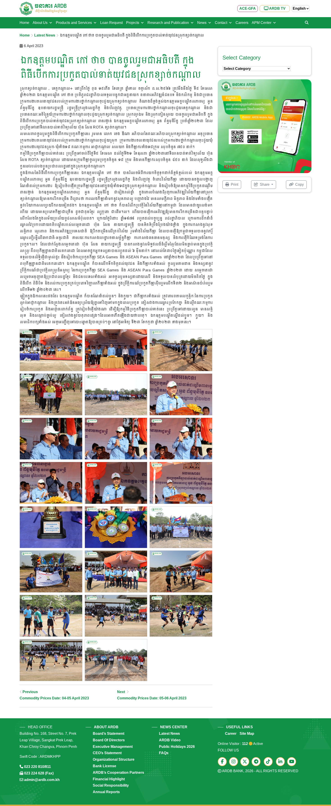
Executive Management (113, 747)
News (201, 23)
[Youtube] (292, 762)
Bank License (104, 766)
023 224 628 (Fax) (39, 773)
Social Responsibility (111, 785)
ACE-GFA (247, 8)
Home (24, 23)
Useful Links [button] (239, 727)
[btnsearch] (306, 22)
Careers (242, 23)
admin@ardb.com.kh (42, 780)
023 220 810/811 (37, 767)
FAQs (163, 753)
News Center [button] (173, 727)
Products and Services (74, 23)
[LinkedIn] (281, 762)
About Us (40, 23)
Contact (221, 23)
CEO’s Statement (107, 753)
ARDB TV (277, 8)
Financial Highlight (109, 779)
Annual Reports (106, 792)
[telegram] (257, 762)
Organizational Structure (113, 759)
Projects (132, 23)
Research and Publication (168, 23)
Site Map (247, 733)
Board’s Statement (108, 733)
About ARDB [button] (106, 727)
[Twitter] (246, 762)
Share (264, 184)
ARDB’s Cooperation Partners (118, 772)
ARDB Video (170, 740)
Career (230, 733)
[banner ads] (264, 126)
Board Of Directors (109, 740)
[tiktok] (269, 762)
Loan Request (111, 23)
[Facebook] (223, 762)
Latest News (44, 35)
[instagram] (234, 762)
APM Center (261, 23)
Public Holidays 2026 (177, 747)
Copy (299, 184)
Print (234, 184)
